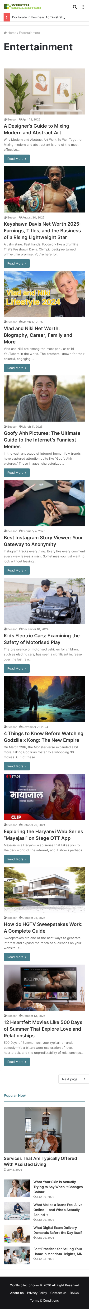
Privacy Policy (37, 1293)
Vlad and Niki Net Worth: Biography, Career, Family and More (38, 335)
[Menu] (83, 8)
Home (11, 33)
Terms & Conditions (44, 1300)
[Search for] (74, 8)
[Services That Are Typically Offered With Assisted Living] (44, 1130)
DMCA (74, 1293)
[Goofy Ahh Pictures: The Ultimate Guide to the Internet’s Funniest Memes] (44, 398)
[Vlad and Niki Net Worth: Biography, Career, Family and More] (44, 294)
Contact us (58, 1293)
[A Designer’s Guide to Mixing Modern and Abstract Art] (44, 91)
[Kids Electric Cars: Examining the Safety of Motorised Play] (44, 601)
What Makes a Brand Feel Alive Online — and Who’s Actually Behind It (57, 1210)
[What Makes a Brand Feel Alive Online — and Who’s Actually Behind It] (17, 1211)
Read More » (16, 159)
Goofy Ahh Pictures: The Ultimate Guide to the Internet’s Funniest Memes (42, 439)
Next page (70, 1079)
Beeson (12, 119)
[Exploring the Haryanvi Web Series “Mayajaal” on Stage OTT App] (44, 797)
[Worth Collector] (23, 6)
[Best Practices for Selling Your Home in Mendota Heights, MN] (17, 1255)
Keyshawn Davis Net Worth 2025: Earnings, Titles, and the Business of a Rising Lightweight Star (42, 230)
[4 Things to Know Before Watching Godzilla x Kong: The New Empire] (44, 699)
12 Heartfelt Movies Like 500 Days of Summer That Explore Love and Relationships (43, 1029)
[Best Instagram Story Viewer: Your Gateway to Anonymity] (44, 503)
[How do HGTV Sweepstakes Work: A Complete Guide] (44, 890)
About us (17, 1293)
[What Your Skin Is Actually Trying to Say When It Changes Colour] (17, 1188)
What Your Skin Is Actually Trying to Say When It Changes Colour (58, 1187)
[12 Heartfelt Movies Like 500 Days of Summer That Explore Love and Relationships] (44, 988)
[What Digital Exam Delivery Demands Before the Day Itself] (17, 1234)
